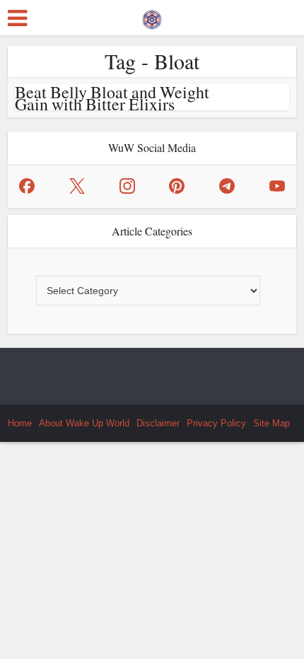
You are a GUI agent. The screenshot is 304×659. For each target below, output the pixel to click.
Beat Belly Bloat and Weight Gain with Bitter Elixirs (112, 98)
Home (20, 423)
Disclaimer (158, 423)
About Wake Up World (84, 423)
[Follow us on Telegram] (227, 186)
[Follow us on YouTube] (277, 186)
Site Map (271, 423)
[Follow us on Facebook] (27, 186)
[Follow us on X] (77, 186)
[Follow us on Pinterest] (177, 186)
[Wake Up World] (152, 16)
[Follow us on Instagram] (127, 186)
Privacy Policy (216, 423)
